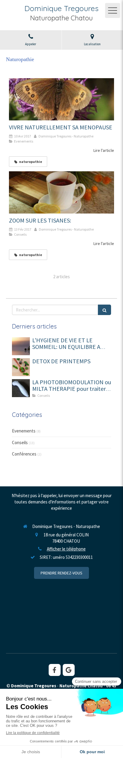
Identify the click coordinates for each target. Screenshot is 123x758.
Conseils (20, 442)
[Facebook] (55, 670)
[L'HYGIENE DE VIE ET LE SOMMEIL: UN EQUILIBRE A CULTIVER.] (21, 346)
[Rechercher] (104, 310)
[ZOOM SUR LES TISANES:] (61, 192)
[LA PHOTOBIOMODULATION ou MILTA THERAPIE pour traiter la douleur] (21, 388)
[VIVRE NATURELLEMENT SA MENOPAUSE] (61, 99)
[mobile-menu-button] (112, 10)
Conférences (24, 454)
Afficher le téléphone (66, 549)
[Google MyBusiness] (69, 670)
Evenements (24, 431)
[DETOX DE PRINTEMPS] (21, 367)
